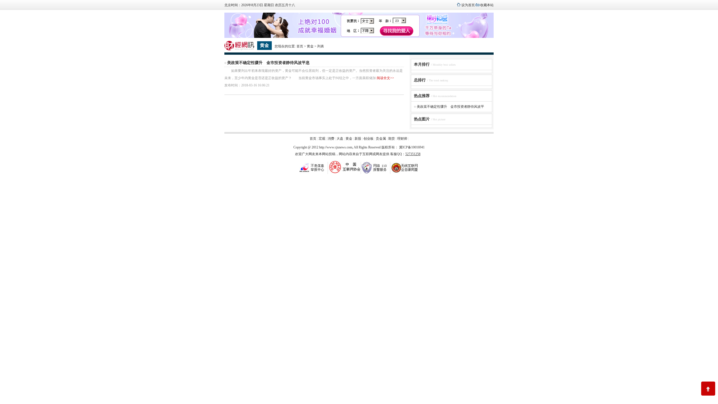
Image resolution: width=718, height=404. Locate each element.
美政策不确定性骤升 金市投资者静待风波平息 (268, 63)
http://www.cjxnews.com (335, 147)
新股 (358, 139)
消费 (331, 139)
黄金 (310, 46)
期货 (391, 139)
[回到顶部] (708, 389)
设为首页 (468, 5)
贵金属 (381, 139)
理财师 (402, 139)
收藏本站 (487, 5)
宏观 (322, 139)
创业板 (368, 139)
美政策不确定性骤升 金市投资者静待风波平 (450, 107)
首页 (299, 46)
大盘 (340, 139)
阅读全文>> (385, 78)
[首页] (239, 49)
